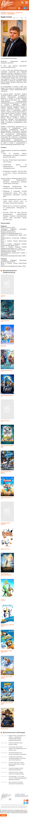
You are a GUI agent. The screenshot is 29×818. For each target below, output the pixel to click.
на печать (22, 17)
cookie (25, 810)
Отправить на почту (25, 17)
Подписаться (12, 8)
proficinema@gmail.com (21, 796)
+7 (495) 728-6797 (20, 794)
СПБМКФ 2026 (19, 12)
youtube (22, 8)
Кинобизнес (11, 13)
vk (27, 8)
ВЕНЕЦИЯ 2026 (10, 12)
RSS (19, 8)
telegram (24, 8)
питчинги (4, 13)
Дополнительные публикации (14, 732)
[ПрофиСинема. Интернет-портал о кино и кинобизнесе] (7, 3)
